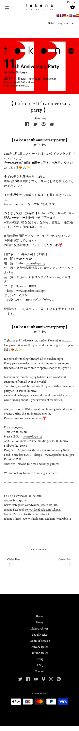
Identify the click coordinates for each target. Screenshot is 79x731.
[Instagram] (51, 679)
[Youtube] (36, 679)
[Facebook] (28, 679)
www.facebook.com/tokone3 (43, 509)
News (39, 622)
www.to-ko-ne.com (29, 496)
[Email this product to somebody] (52, 124)
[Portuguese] (71, 16)
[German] (64, 16)
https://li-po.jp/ (35, 263)
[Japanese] (67, 16)
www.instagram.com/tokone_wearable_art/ (31, 505)
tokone (43, 693)
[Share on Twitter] (35, 124)
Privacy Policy (39, 647)
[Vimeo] (43, 679)
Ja (74, 2)
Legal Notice (39, 635)
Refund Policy (39, 653)
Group (40, 659)
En (68, 2)
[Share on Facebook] (27, 124)
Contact (39, 671)
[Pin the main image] (44, 124)
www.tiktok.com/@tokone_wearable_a (47, 519)
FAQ (39, 665)
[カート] (72, 6)
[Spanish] (77, 16)
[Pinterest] (59, 679)
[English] (58, 16)
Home (39, 616)
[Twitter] (20, 679)
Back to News (39, 549)
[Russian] (74, 16)
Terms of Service (39, 641)
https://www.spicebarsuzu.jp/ (26, 291)
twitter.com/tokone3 (36, 514)
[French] (61, 16)
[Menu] (7, 7)
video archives (39, 628)
